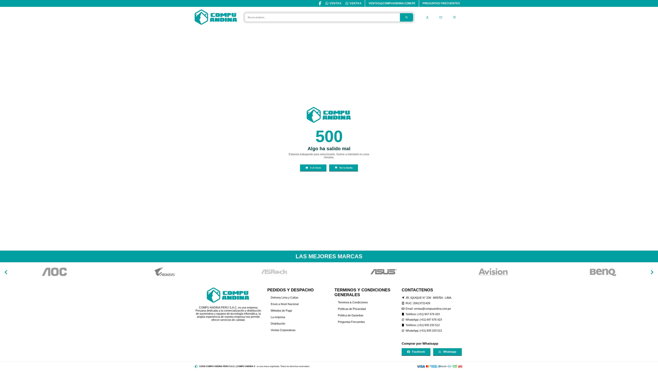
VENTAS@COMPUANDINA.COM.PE (392, 3)
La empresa (278, 317)
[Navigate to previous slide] (6, 272)
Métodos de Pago (281, 310)
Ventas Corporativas (283, 330)
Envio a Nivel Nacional (285, 304)
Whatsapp (449, 351)
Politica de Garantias (350, 315)
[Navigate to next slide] (652, 272)
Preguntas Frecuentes (351, 321)
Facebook (418, 351)
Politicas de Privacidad (352, 308)
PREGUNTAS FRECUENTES (441, 3)
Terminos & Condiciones (353, 302)
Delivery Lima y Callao (284, 297)
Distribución (278, 323)
